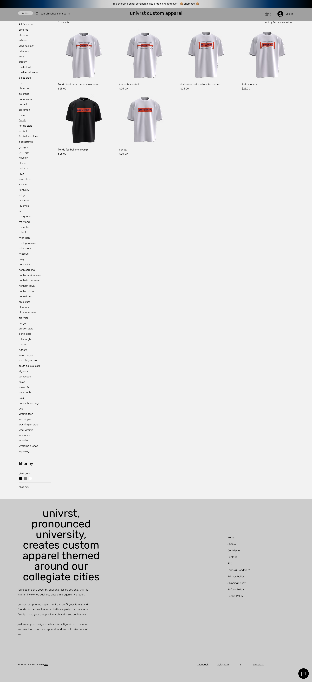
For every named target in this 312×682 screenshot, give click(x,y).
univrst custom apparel (156, 13)
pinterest (258, 664)
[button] (269, 14)
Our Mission (234, 550)
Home (231, 537)
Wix (46, 664)
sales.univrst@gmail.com (62, 624)
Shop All (232, 544)
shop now (189, 3)
